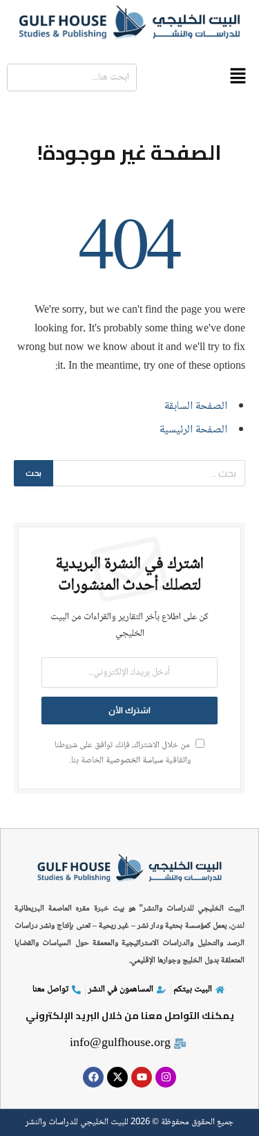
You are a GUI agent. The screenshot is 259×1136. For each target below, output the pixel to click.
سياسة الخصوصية (134, 760)
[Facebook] (93, 1077)
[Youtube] (141, 1077)
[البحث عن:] (148, 473)
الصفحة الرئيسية (193, 430)
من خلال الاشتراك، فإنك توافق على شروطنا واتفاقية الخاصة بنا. (123, 752)
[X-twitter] (117, 1077)
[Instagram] (165, 1077)
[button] (238, 77)
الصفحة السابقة (195, 406)
